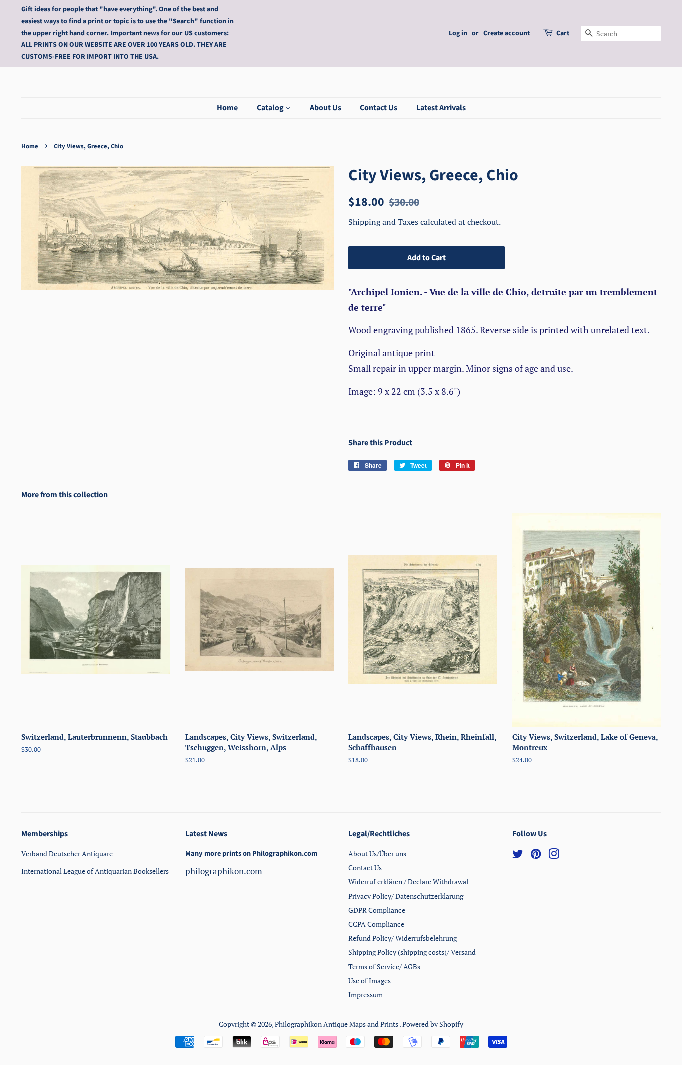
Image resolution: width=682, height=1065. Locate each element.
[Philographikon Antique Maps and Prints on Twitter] (517, 855)
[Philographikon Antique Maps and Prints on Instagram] (553, 855)
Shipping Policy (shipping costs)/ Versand (412, 952)
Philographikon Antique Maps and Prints (337, 1024)
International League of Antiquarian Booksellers (95, 871)
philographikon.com (223, 871)
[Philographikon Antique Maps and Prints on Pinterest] (535, 855)
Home (227, 107)
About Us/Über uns (377, 853)
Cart (562, 33)
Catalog (271, 107)
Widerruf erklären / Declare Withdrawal (408, 881)
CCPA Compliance (376, 924)
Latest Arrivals (441, 107)
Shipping (365, 221)
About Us (325, 107)
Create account (506, 33)
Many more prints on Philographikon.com (251, 853)
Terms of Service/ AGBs (384, 966)
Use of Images (369, 980)
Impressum (365, 994)
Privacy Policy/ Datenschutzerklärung (405, 896)
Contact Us (378, 107)
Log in (458, 33)
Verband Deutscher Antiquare (67, 853)
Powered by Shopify (432, 1024)
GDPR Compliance (376, 910)
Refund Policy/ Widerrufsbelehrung (402, 938)
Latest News (206, 833)
